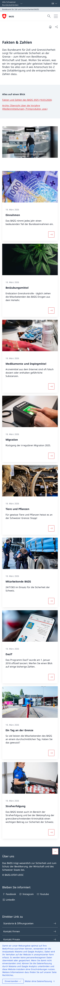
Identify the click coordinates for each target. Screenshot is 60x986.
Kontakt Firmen (11, 931)
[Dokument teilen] (56, 27)
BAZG (11, 16)
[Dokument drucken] (50, 27)
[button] (55, 851)
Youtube (44, 894)
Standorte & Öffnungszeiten (18, 923)
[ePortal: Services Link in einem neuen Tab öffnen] (50, 3)
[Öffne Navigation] (56, 16)
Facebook (11, 894)
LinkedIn (10, 899)
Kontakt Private (11, 939)
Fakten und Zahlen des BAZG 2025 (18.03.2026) (27, 99)
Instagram (28, 894)
